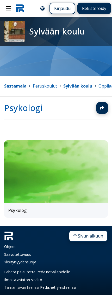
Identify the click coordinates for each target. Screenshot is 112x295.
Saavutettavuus (17, 254)
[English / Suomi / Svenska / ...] (42, 8)
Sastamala (15, 86)
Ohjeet (10, 246)
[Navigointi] (8, 8)
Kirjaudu (62, 8)
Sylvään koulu (77, 86)
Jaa (102, 108)
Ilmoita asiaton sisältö (23, 279)
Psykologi (23, 107)
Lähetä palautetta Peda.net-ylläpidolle (37, 271)
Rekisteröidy (94, 8)
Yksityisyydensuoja (20, 261)
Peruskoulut (45, 86)
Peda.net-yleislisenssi (58, 287)
